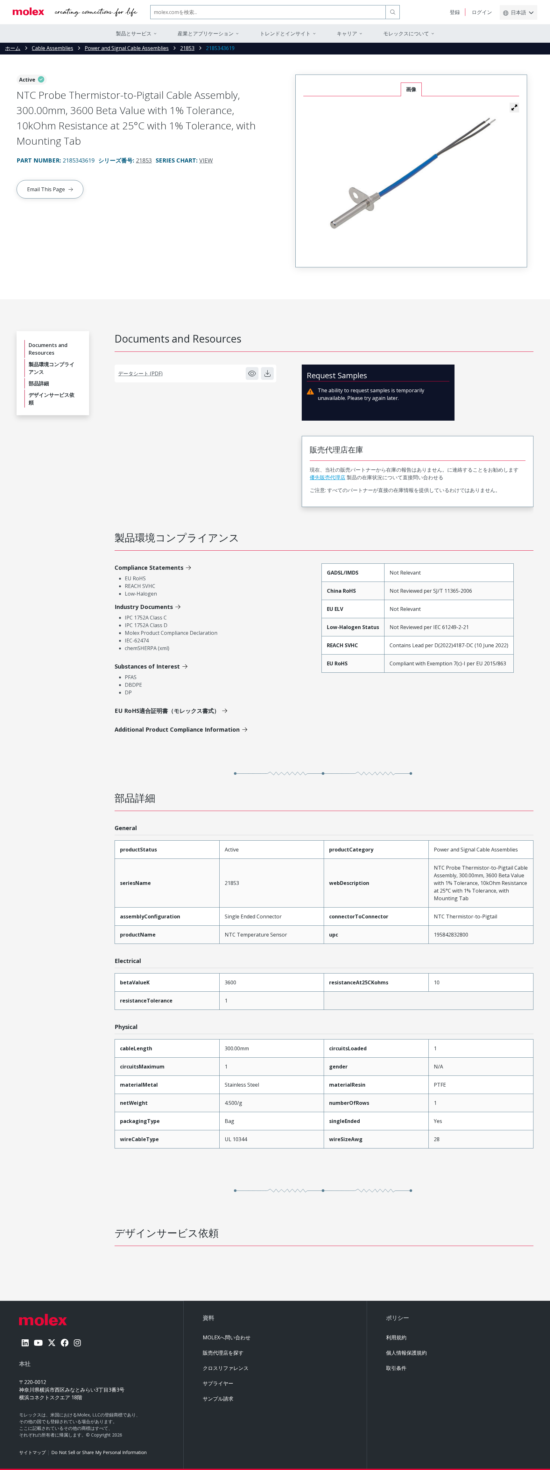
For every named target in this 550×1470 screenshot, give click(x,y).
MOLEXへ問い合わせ (226, 1337)
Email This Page (46, 189)
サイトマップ (32, 1452)
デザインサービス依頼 (51, 398)
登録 (455, 12)
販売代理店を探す (223, 1352)
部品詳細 (39, 383)
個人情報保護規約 (406, 1352)
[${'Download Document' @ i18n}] (267, 373)
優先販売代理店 (327, 477)
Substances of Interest (147, 666)
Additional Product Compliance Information (177, 729)
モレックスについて (406, 33)
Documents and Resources (48, 349)
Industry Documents (144, 607)
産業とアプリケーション (206, 33)
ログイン (482, 12)
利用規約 (396, 1337)
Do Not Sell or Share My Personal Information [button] (99, 1452)
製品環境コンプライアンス (51, 368)
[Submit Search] (393, 12)
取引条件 (396, 1368)
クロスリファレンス (226, 1368)
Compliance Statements (149, 567)
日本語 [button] (518, 12)
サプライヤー (218, 1383)
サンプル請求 (218, 1398)
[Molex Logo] (75, 12)
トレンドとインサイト (285, 33)
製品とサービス (134, 33)
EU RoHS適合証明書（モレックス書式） (167, 710)
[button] (514, 107)
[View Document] (252, 373)
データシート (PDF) (140, 373)
